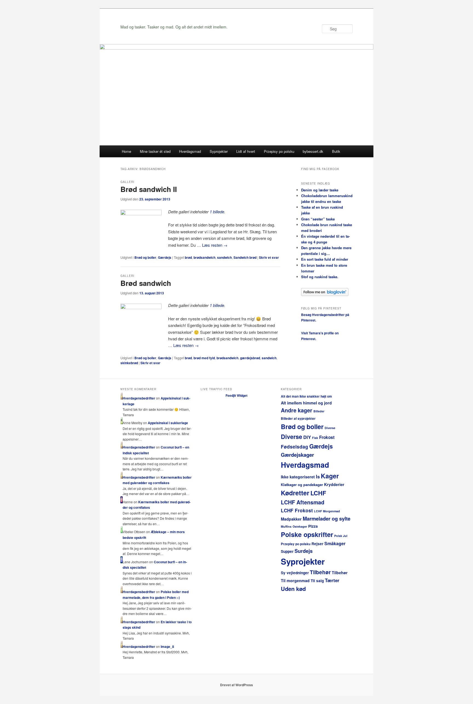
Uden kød (293, 589)
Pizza (313, 526)
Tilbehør (320, 572)
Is (318, 476)
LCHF (318, 493)
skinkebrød (129, 362)
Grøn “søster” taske (318, 219)
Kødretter (295, 492)
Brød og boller (145, 257)
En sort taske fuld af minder (324, 259)
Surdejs (304, 550)
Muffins (286, 526)
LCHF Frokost (297, 510)
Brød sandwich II (148, 189)
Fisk (315, 438)
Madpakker (291, 519)
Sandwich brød (244, 257)
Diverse (330, 428)
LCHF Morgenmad (327, 511)
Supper (287, 551)
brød (188, 257)
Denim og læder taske (319, 189)
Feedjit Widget (236, 395)
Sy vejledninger (295, 572)
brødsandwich (204, 257)
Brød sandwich (145, 283)
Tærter (332, 580)
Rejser (317, 543)
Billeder (318, 411)
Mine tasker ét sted (155, 151)
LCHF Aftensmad (302, 502)
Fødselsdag (294, 446)
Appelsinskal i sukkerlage (168, 422)
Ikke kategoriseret (298, 476)
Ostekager (300, 526)
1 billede (217, 211)
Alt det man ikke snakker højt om (306, 396)
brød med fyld (204, 357)
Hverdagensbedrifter (139, 398)
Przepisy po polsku (279, 151)
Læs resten (214, 245)
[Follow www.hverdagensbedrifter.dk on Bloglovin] (324, 294)
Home (126, 151)
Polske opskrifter (307, 534)
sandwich (224, 257)
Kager (330, 475)
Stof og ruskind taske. (319, 276)
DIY (307, 437)
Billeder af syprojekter (298, 418)
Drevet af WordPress (236, 684)
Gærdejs (164, 257)
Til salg (317, 580)
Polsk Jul (340, 536)
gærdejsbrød (250, 357)
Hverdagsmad (190, 151)
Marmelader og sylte (326, 518)
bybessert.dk (313, 151)
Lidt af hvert (245, 151)
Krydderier (334, 484)
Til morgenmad (295, 580)
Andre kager (296, 410)
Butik (336, 151)
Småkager (334, 543)
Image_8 (167, 646)
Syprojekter (219, 151)
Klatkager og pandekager (302, 484)
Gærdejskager (297, 454)
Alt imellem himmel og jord (306, 403)
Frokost (326, 437)
